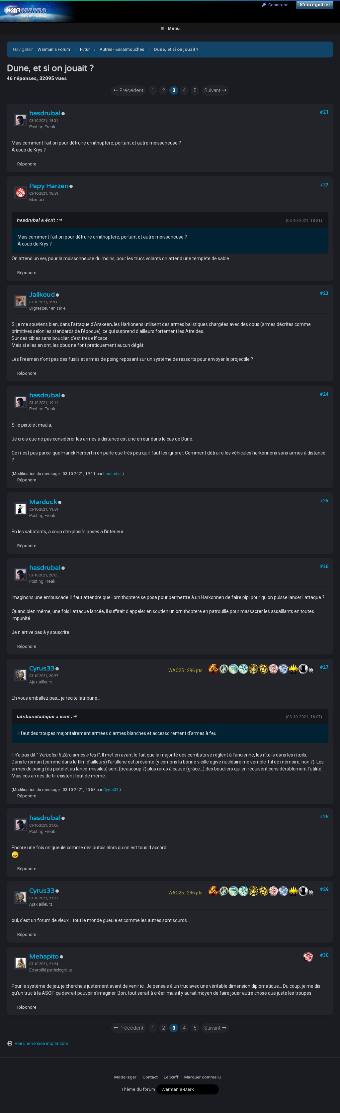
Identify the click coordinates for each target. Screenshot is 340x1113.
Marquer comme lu (202, 1077)
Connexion (277, 4)
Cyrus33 (41, 668)
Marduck (43, 502)
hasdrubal (44, 113)
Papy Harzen (48, 186)
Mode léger (125, 1077)
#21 (324, 112)
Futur (85, 49)
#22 (324, 184)
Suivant (213, 90)
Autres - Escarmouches (122, 49)
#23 (324, 293)
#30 (324, 955)
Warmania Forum (54, 49)
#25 (324, 500)
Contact (150, 1077)
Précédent (130, 90)
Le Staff (171, 1077)
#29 (324, 889)
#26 (324, 566)
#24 (324, 394)
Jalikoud (42, 295)
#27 (324, 667)
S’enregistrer (314, 4)
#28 (324, 816)
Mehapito (44, 957)
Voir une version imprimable (41, 1043)
